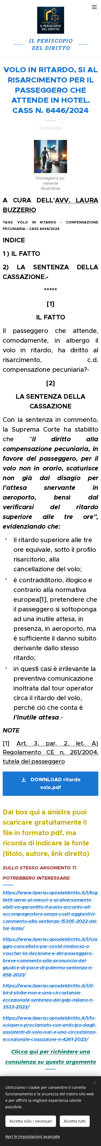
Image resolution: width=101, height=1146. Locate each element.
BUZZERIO (19, 210)
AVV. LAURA (76, 200)
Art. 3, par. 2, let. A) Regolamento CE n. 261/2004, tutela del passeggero (50, 752)
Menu (94, 6)
